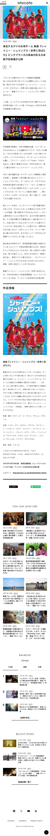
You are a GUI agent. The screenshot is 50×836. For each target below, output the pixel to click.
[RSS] (35, 811)
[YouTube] (28, 811)
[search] (47, 3)
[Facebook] (14, 811)
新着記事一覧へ (25, 782)
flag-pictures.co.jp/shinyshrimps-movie (29, 473)
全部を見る (25, 718)
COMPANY (23, 821)
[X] (21, 811)
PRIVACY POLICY (36, 821)
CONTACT (11, 821)
